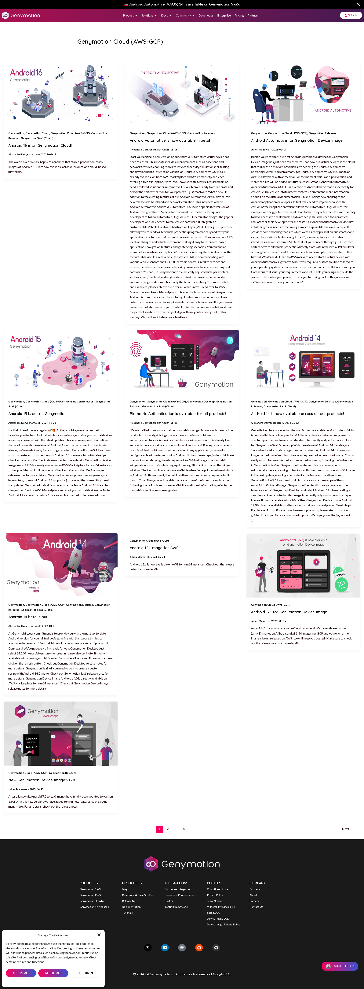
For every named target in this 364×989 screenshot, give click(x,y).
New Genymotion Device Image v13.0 (41, 780)
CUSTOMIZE (86, 973)
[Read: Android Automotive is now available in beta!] (182, 94)
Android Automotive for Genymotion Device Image (297, 140)
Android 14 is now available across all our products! (297, 413)
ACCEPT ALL (21, 973)
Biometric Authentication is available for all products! (178, 413)
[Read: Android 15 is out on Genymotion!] (61, 362)
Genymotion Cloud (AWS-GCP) (70, 133)
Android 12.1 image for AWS (154, 547)
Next (347, 829)
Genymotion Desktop (201, 401)
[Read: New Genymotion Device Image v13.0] (61, 733)
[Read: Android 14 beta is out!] (61, 565)
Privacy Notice (62, 981)
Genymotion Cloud (37, 133)
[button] (99, 935)
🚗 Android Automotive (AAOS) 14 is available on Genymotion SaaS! (182, 4)
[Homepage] (21, 15)
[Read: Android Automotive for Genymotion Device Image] (303, 94)
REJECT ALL (53, 973)
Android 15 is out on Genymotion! (37, 413)
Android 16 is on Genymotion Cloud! (40, 145)
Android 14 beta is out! (28, 616)
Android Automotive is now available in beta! (170, 140)
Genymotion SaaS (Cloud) (37, 138)
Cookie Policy (42, 981)
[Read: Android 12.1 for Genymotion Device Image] (303, 565)
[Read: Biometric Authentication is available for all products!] (182, 362)
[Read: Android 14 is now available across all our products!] (303, 362)
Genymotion (16, 133)
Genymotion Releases (201, 133)
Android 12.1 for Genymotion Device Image (289, 611)
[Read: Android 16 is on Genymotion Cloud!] (61, 94)
